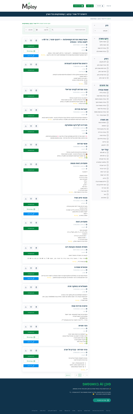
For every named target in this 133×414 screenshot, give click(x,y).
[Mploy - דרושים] (29, 9)
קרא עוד (43, 55)
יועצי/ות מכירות (81, 109)
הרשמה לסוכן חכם (52, 410)
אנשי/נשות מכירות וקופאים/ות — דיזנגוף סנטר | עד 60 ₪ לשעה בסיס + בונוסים (64, 40)
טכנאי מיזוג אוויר (80, 197)
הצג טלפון (30, 55)
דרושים (109, 19)
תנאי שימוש (87, 410)
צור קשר (80, 410)
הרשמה (89, 6)
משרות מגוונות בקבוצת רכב (76, 247)
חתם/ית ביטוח (81, 221)
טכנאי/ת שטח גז (80, 267)
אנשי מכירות (82, 143)
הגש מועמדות (31, 46)
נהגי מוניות (83, 325)
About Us (67, 410)
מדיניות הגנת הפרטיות (98, 410)
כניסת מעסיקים (77, 6)
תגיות (60, 410)
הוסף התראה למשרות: (36, 23)
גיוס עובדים (34, 410)
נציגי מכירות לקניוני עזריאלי (76, 89)
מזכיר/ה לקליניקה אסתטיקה (76, 125)
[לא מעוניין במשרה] (36, 40)
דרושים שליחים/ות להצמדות (75, 63)
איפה (47, 27)
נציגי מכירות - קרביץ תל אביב (75, 349)
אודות (73, 410)
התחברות (99, 6)
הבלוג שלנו (42, 410)
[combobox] (70, 29)
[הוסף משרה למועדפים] (31, 40)
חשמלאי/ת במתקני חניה (77, 286)
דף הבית (109, 6)
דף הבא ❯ (68, 375)
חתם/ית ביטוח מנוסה (78, 163)
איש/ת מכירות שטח (79, 306)
